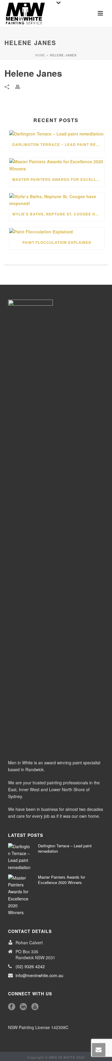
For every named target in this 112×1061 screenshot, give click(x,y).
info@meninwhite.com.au (39, 975)
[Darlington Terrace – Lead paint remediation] (56, 133)
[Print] (20, 86)
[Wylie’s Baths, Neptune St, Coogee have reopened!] (56, 200)
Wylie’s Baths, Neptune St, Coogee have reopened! (58, 214)
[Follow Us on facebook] (11, 1007)
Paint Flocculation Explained (56, 242)
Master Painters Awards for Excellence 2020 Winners (58, 179)
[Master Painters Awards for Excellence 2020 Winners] (56, 165)
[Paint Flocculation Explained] (56, 231)
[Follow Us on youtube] (35, 1007)
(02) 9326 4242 (30, 966)
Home (40, 55)
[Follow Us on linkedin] (23, 1007)
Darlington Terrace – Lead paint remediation (58, 144)
